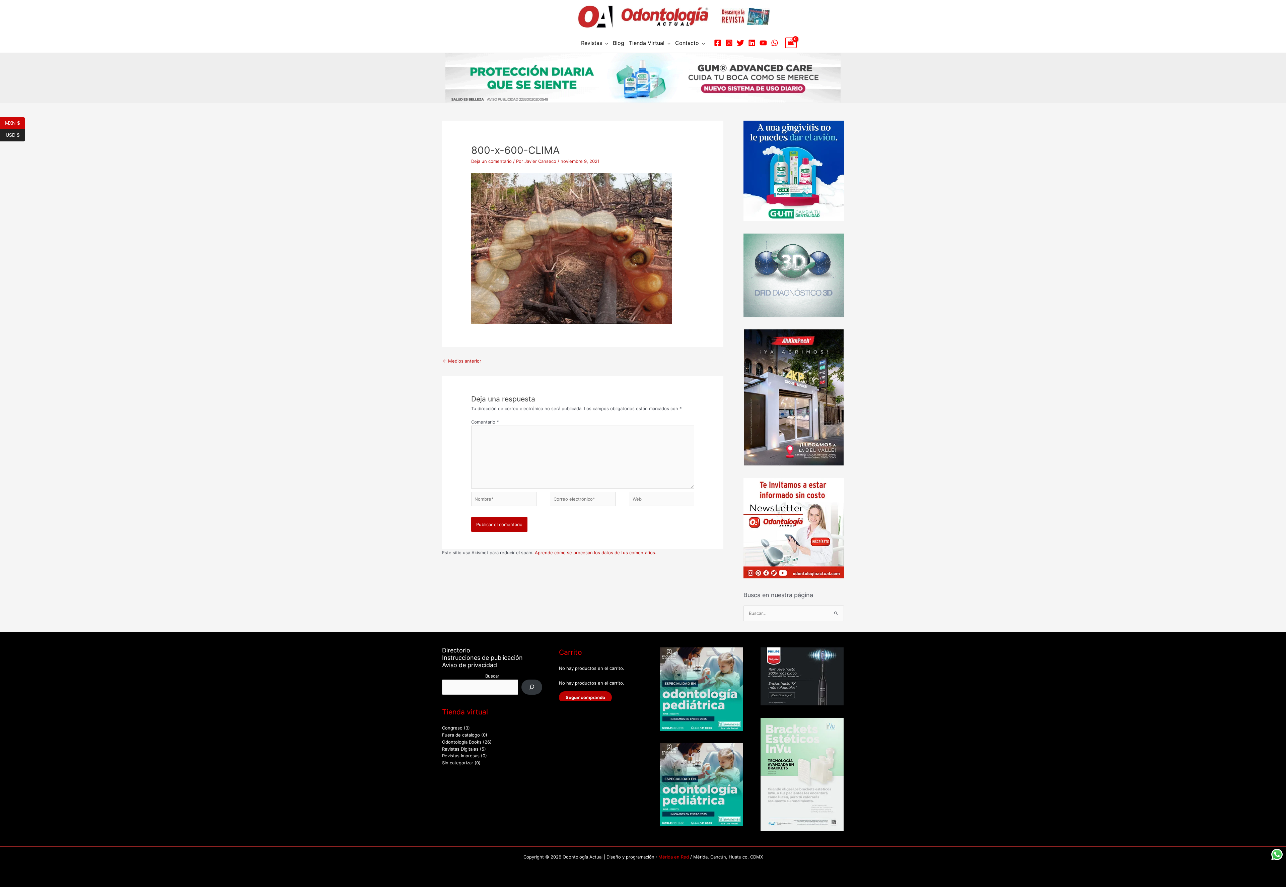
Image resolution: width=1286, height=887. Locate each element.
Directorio (456, 650)
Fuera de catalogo (461, 735)
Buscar (492, 676)
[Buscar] (532, 687)
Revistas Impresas (461, 755)
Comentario (485, 422)
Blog (618, 43)
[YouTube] (763, 43)
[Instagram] (729, 43)
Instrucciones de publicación (482, 657)
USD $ (15, 134)
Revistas (591, 43)
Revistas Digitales (460, 749)
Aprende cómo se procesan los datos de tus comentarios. (595, 552)
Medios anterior (462, 361)
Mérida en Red (673, 857)
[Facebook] (717, 43)
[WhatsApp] (774, 43)
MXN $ (15, 122)
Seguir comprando (585, 697)
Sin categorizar (457, 762)
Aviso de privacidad (469, 665)
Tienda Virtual (646, 43)
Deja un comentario (491, 161)
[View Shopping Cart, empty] (791, 43)
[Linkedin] (752, 43)
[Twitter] (740, 43)
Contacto (687, 43)
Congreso (452, 728)
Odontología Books (462, 742)
